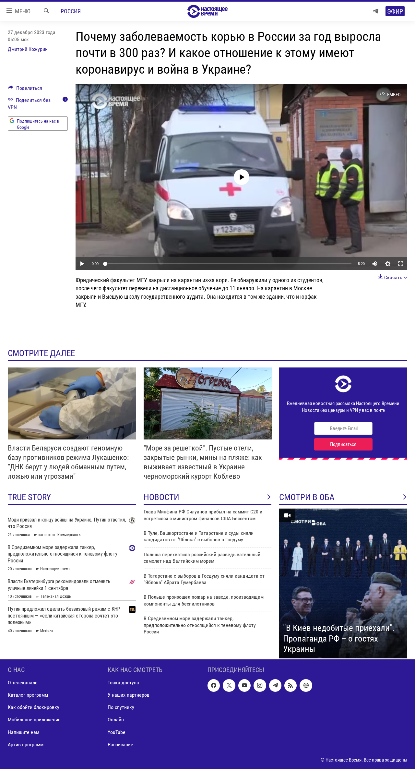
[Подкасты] (306, 685)
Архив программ (25, 744)
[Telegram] (375, 11)
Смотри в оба (307, 497)
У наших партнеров (128, 695)
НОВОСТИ (161, 497)
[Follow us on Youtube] (244, 685)
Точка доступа (123, 682)
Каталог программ (28, 695)
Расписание (120, 744)
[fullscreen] (400, 263)
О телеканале (23, 682)
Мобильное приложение (34, 719)
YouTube (116, 732)
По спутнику (121, 707)
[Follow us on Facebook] (214, 685)
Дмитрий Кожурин (28, 49)
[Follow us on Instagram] (260, 685)
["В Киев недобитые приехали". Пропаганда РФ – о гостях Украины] (343, 583)
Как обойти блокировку (33, 707)
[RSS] (290, 685)
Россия (71, 11)
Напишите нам (23, 732)
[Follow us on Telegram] (275, 685)
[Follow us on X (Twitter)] (229, 685)
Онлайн (116, 719)
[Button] (25, 90)
